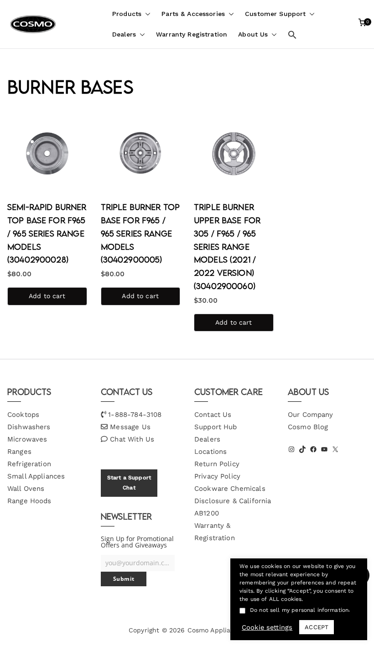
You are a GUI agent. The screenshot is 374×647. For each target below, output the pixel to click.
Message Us (130, 427)
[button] (146, 14)
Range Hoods (29, 501)
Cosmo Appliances (216, 630)
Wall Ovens (26, 488)
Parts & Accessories (193, 13)
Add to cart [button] (47, 296)
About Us (253, 34)
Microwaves (27, 439)
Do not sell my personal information (299, 610)
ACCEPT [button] (316, 627)
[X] (335, 449)
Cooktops (23, 414)
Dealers (124, 34)
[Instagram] (291, 449)
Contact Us (213, 414)
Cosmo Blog (308, 427)
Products (126, 13)
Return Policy (216, 464)
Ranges (19, 451)
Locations (210, 451)
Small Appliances (36, 476)
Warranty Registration (191, 34)
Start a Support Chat (129, 482)
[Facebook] (313, 449)
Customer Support (275, 13)
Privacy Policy (217, 476)
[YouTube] (324, 449)
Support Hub (215, 427)
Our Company (310, 414)
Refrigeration (29, 464)
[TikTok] (302, 449)
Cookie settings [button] (267, 627)
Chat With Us (132, 439)
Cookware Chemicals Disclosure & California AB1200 (232, 500)
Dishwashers (29, 427)
